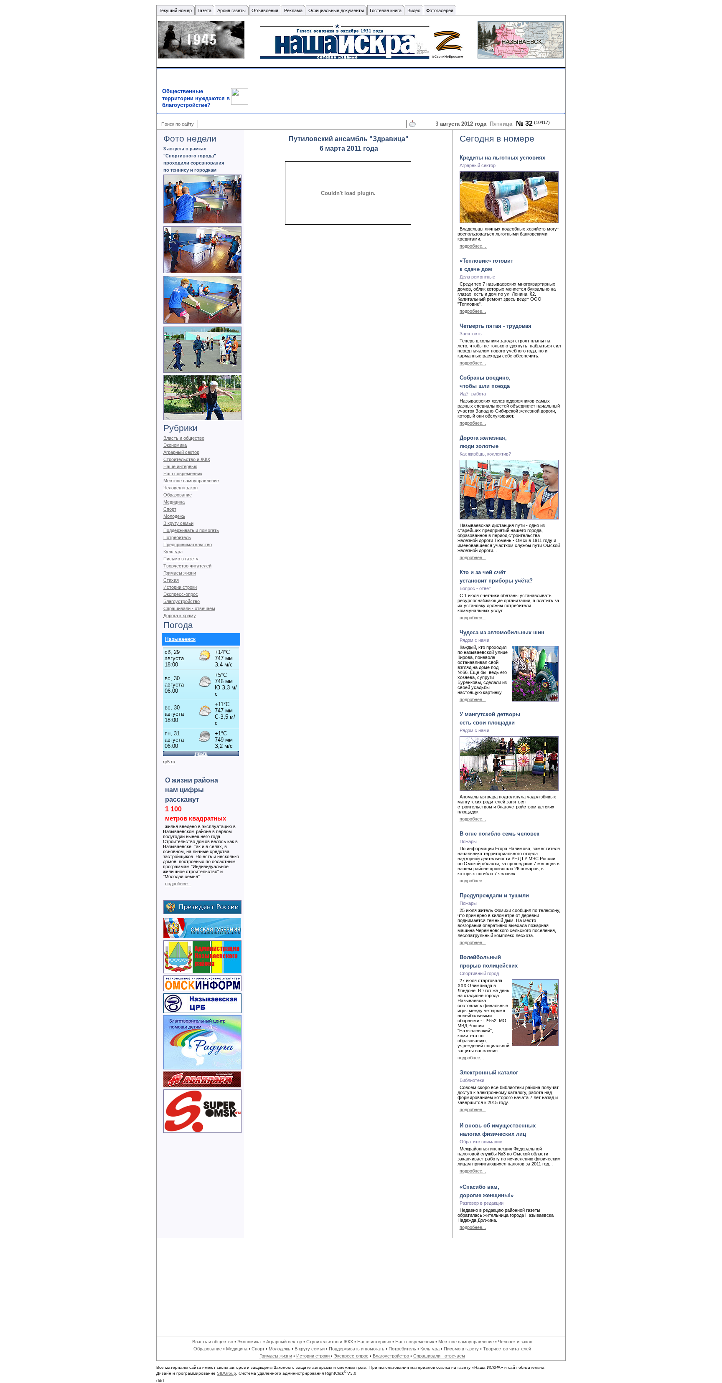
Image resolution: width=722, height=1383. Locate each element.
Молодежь (174, 516)
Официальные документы (336, 10)
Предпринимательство (187, 544)
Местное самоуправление (191, 480)
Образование (177, 494)
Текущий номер (175, 10)
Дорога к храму (179, 615)
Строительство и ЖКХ (186, 459)
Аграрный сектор (181, 452)
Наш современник (182, 473)
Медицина (174, 501)
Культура (173, 551)
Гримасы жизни (179, 572)
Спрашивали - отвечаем (189, 608)
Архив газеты (231, 10)
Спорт (169, 509)
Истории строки (180, 587)
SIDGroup (226, 1373)
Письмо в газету (180, 558)
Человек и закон (180, 487)
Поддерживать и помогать (191, 530)
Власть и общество (183, 438)
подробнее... (178, 883)
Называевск (180, 639)
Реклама (293, 10)
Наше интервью (180, 466)
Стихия (171, 580)
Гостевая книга (386, 10)
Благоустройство (181, 601)
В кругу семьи (178, 523)
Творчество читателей (187, 565)
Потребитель (177, 537)
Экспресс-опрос (180, 594)
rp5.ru (169, 761)
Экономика (175, 445)
